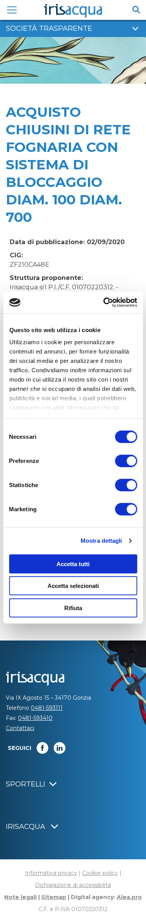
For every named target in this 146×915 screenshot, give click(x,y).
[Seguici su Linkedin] (59, 748)
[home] (73, 11)
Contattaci (20, 728)
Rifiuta (73, 607)
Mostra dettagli (101, 540)
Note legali (20, 897)
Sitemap (53, 897)
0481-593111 (47, 707)
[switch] (126, 460)
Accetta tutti (73, 563)
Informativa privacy (51, 872)
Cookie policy (100, 872)
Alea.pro (129, 897)
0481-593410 (35, 717)
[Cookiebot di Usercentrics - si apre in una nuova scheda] (104, 302)
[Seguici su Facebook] (42, 748)
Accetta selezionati (73, 585)
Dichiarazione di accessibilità (73, 885)
